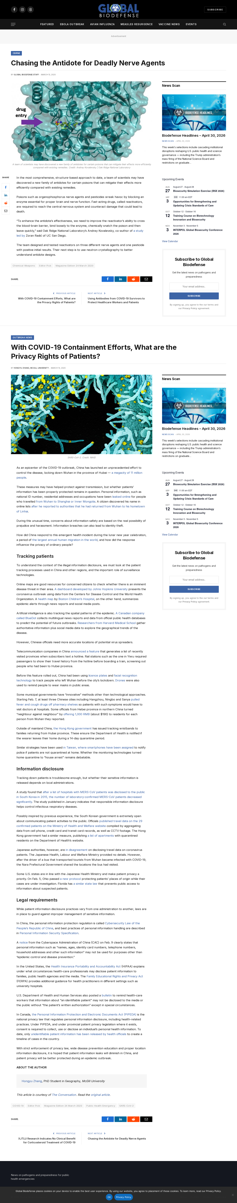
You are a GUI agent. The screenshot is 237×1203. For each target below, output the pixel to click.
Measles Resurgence (137, 24)
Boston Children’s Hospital (76, 599)
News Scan (168, 141)
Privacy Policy (190, 308)
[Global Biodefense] (118, 9)
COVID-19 (18, 1105)
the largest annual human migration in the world (65, 540)
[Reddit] (6, 203)
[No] (232, 1195)
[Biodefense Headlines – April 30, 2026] (194, 112)
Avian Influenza (102, 24)
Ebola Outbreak (72, 24)
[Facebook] (6, 187)
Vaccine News (169, 24)
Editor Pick (45, 265)
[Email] (6, 211)
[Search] (224, 24)
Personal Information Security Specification (49, 933)
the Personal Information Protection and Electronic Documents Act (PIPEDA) (84, 1014)
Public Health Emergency (100, 1105)
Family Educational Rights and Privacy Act (115, 976)
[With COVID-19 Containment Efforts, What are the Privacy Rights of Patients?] (81, 414)
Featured (47, 24)
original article (100, 1094)
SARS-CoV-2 (126, 1105)
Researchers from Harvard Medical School (107, 623)
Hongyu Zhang (32, 1081)
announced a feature (85, 651)
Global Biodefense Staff (26, 75)
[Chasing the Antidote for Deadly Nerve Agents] (81, 121)
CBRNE (16, 53)
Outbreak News (22, 337)
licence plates (97, 675)
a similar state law (85, 883)
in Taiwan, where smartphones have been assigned (98, 747)
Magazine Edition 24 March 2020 (75, 265)
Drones (120, 680)
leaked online (121, 496)
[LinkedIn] (6, 195)
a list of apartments (101, 835)
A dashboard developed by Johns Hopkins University (91, 589)
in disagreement (76, 850)
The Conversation (64, 1094)
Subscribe (215, 9)
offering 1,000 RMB (77, 714)
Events (191, 24)
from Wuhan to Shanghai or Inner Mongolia (65, 501)
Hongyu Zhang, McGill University (31, 368)
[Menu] (13, 24)
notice (23, 942)
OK (109, 1197)
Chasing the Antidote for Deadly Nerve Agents (117, 1138)
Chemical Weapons (24, 265)
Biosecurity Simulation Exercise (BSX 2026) (198, 191)
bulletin (107, 995)
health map (45, 599)
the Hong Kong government (72, 728)
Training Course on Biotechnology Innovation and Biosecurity (193, 217)
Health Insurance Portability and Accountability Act (86, 966)
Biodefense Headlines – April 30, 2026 (193, 135)
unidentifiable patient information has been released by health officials (78, 1034)
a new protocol (70, 879)
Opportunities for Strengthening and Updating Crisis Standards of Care (195, 496)
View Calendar (170, 241)
